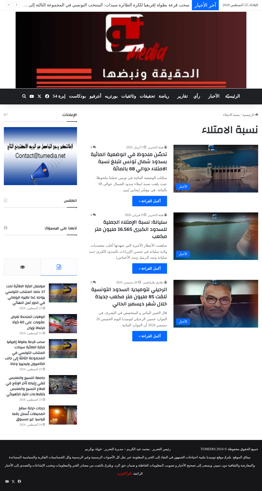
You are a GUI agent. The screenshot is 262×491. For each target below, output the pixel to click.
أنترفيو (95, 96)
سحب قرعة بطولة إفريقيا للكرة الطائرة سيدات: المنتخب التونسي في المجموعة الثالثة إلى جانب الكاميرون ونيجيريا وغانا (25, 353)
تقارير (182, 96)
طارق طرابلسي (153, 282)
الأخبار (214, 96)
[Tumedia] (131, 50)
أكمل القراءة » (150, 201)
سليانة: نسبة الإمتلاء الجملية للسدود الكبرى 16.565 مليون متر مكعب (131, 229)
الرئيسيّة (232, 96)
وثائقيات (128, 96)
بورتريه (111, 96)
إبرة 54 (59, 96)
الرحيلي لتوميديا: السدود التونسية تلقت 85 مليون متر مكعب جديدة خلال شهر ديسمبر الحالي (129, 296)
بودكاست (77, 96)
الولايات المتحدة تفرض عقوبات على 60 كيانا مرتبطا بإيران (28, 322)
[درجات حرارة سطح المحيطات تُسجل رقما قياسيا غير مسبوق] (63, 415)
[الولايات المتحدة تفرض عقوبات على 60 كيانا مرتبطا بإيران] (63, 323)
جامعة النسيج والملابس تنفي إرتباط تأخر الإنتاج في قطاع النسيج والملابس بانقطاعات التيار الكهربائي (25, 386)
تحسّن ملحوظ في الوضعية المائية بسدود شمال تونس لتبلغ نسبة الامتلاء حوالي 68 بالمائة (129, 161)
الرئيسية (249, 115)
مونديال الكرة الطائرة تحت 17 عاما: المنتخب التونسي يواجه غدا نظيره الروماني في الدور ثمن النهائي (25, 294)
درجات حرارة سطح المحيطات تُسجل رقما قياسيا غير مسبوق (28, 414)
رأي (196, 96)
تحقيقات (147, 96)
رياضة (164, 96)
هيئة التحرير (155, 147)
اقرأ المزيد (124, 473)
